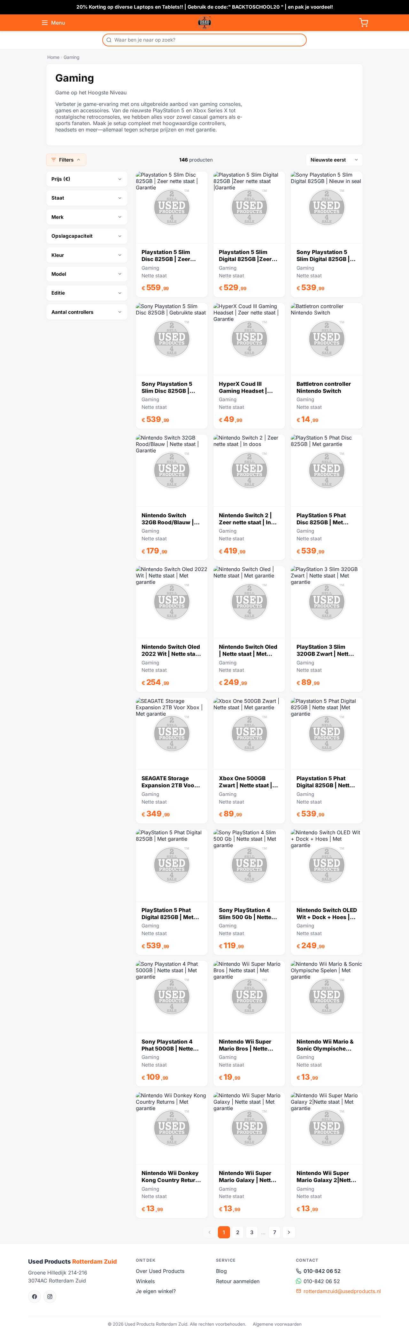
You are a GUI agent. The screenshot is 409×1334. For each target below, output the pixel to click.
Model (58, 274)
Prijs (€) (60, 179)
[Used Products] (204, 22)
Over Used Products (160, 1271)
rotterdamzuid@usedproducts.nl (342, 1291)
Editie (58, 293)
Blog (221, 1271)
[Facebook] (34, 1296)
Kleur (57, 255)
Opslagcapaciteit (72, 236)
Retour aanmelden (237, 1281)
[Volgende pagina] (289, 1232)
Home (53, 57)
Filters (66, 160)
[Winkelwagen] (363, 22)
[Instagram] (49, 1296)
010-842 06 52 (322, 1271)
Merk (57, 217)
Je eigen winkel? (156, 1291)
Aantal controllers (72, 312)
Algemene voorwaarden (277, 1324)
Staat (57, 198)
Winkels (145, 1281)
